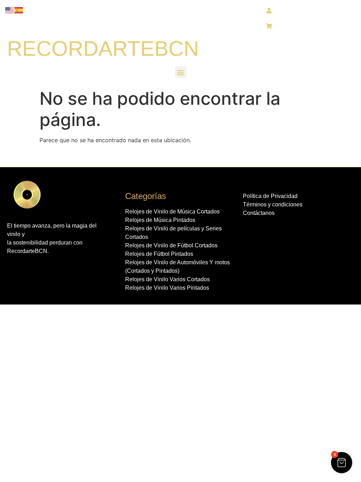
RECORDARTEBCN (103, 48)
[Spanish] (19, 10)
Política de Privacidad (270, 196)
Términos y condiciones (272, 204)
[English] (9, 10)
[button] (180, 72)
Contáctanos (259, 213)
